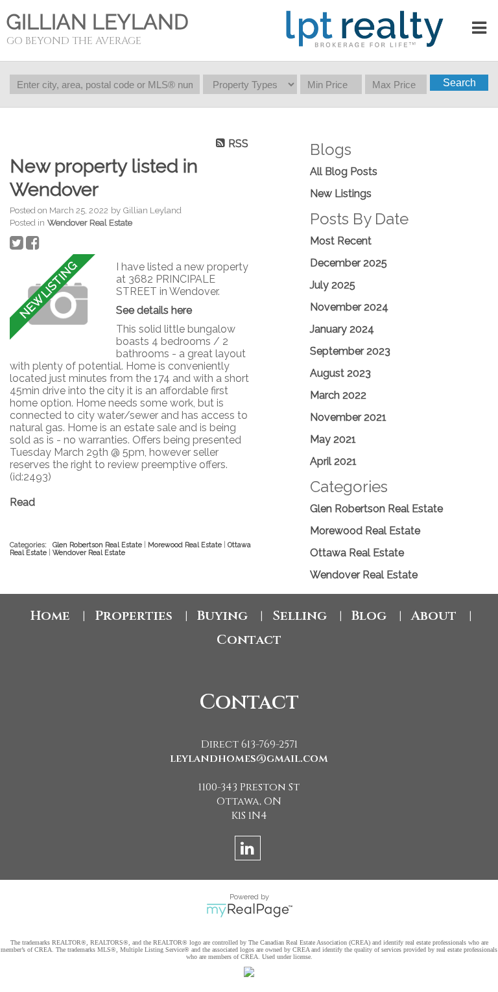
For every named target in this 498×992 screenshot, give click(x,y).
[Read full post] (58, 303)
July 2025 (332, 285)
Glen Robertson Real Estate (98, 545)
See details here (154, 310)
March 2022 (338, 395)
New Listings (341, 193)
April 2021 (333, 461)
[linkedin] (249, 850)
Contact (249, 639)
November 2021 (348, 417)
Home (50, 615)
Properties (133, 615)
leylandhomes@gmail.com (249, 758)
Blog (368, 615)
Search (459, 82)
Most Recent (341, 241)
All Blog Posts (343, 171)
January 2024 (342, 329)
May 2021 (333, 439)
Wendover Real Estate (89, 222)
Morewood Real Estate (186, 545)
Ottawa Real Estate (357, 553)
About (433, 615)
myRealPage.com (249, 910)
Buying (222, 615)
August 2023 (340, 373)
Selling (299, 615)
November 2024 (349, 307)
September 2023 (350, 351)
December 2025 (348, 263)
